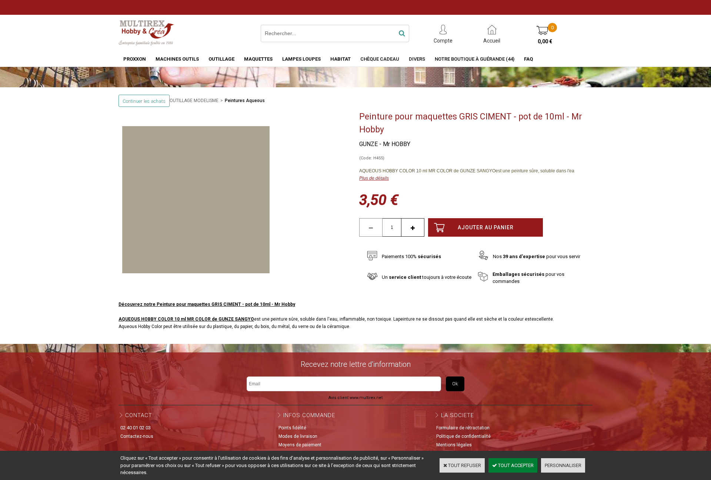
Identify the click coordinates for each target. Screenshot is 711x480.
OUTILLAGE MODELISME (194, 100)
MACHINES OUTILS (177, 59)
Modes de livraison (297, 436)
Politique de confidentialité (463, 436)
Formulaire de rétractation (463, 427)
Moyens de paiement (299, 444)
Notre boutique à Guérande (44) (474, 59)
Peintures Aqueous (245, 100)
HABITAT (340, 59)
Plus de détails (374, 178)
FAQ (528, 59)
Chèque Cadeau (379, 59)
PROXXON (134, 59)
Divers (417, 59)
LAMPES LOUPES (301, 59)
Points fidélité (292, 427)
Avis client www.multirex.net (355, 397)
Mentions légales (454, 444)
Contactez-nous (136, 436)
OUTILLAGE (221, 59)
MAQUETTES (258, 59)
